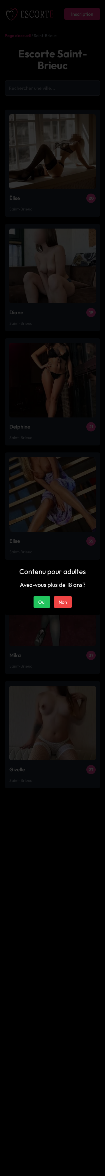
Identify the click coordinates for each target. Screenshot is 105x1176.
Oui (42, 602)
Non (63, 602)
